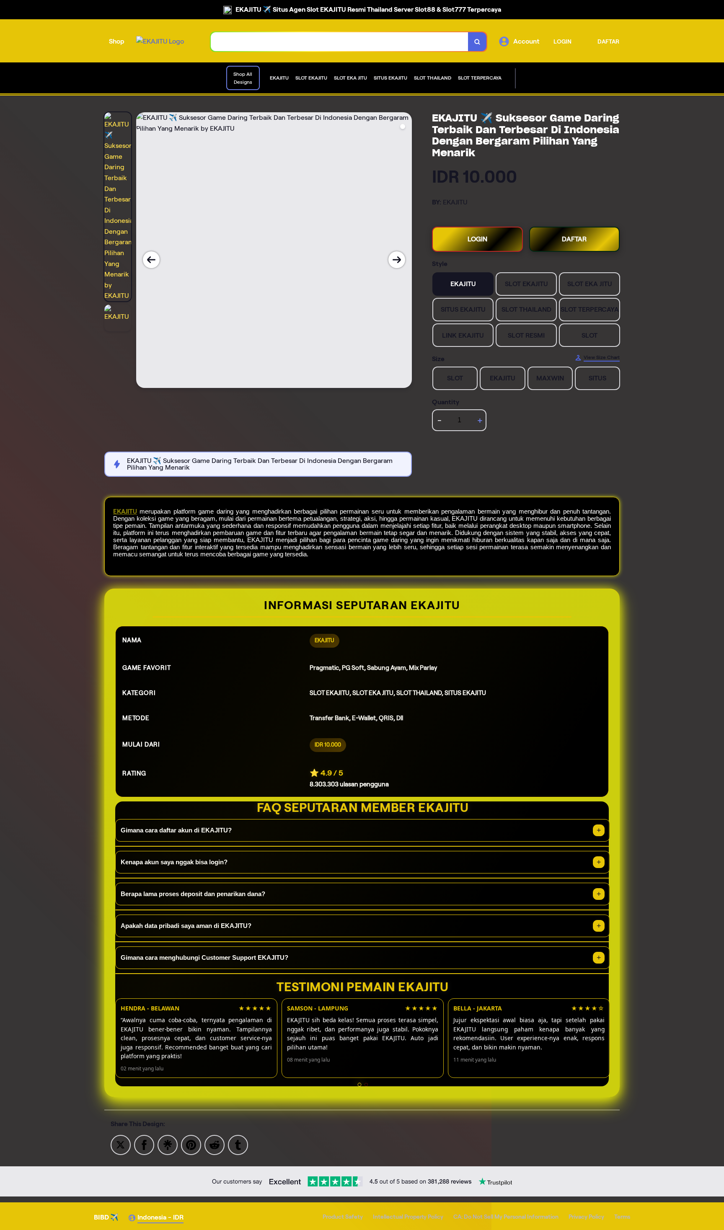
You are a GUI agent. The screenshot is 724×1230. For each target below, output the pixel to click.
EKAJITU (125, 511)
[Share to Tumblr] (238, 1144)
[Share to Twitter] (121, 1144)
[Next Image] (397, 259)
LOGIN (562, 41)
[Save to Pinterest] (191, 1144)
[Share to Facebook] (144, 1144)
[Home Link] (160, 41)
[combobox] (339, 41)
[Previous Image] (151, 259)
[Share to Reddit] (214, 1144)
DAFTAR (608, 41)
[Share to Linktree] (168, 1144)
